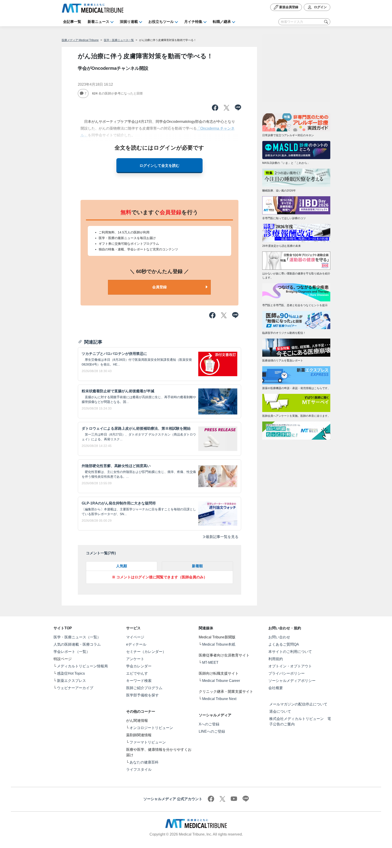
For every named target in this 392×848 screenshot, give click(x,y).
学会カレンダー (139, 666)
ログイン (320, 7)
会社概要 (275, 688)
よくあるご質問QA (283, 644)
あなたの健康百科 (144, 762)
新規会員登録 (288, 7)
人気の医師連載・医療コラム (77, 644)
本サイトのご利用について (290, 652)
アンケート (135, 659)
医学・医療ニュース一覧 (119, 40)
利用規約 (275, 659)
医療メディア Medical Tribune (80, 40)
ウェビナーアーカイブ (75, 688)
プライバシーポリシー (286, 673)
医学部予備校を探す (142, 695)
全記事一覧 (72, 22)
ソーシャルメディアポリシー (292, 681)
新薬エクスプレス (71, 681)
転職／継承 (222, 22)
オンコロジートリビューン (151, 728)
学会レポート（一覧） (72, 652)
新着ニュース (98, 22)
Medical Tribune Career (221, 681)
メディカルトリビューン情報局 (82, 666)
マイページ (135, 637)
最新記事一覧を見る (222, 537)
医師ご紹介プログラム (144, 688)
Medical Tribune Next (219, 699)
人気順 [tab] (121, 566)
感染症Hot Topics (71, 673)
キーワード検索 (139, 681)
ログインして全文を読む (159, 165)
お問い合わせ (279, 637)
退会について (280, 711)
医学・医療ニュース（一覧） (77, 637)
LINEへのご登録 (212, 731)
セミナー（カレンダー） (146, 652)
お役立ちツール (161, 22)
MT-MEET (210, 662)
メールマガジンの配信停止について (298, 704)
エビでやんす (137, 673)
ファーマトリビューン (148, 742)
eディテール (136, 644)
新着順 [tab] (197, 566)
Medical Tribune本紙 (218, 644)
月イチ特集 (193, 22)
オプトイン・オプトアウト (290, 666)
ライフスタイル (139, 769)
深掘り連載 (129, 22)
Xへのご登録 (209, 724)
